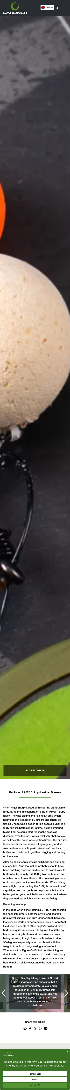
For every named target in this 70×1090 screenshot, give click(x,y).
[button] (66, 8)
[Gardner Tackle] (15, 8)
